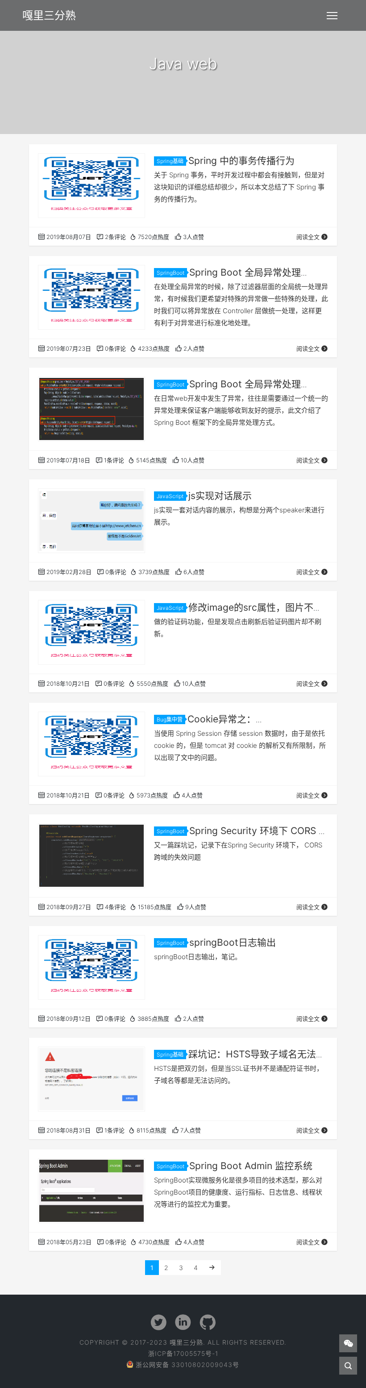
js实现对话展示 (220, 495)
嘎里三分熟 (49, 15)
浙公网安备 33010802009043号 (187, 1364)
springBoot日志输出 (232, 942)
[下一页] (212, 1267)
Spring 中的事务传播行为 (241, 160)
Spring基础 (170, 161)
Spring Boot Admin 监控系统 (250, 1165)
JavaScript (170, 496)
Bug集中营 (170, 719)
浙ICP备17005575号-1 (183, 1353)
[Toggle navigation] (332, 15)
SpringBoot (170, 272)
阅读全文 (308, 236)
